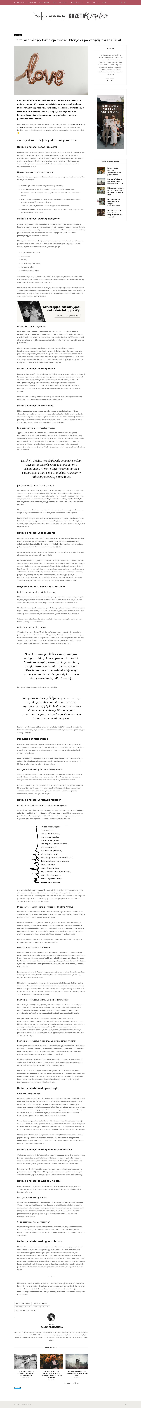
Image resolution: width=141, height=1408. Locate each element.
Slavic (104, 2)
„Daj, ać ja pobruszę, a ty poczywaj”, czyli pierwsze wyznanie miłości (25, 1373)
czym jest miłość (40, 1303)
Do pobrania (92, 2)
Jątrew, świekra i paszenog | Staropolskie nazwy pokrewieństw (114, 171)
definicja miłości (23, 1307)
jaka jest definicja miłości (26, 1310)
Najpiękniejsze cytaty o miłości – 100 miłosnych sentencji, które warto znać (115, 191)
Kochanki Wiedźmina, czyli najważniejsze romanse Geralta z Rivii (77, 1373)
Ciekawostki (44, 2)
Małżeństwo (19, 2)
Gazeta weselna (59, 2)
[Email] (7, 116)
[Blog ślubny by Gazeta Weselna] (70, 16)
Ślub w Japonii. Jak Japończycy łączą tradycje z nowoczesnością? (113, 202)
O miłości (32, 2)
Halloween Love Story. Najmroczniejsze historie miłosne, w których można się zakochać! (51, 1374)
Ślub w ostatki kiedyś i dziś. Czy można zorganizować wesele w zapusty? (115, 213)
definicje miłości (41, 1307)
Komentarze (17, 1387)
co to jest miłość (23, 1303)
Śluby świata (76, 2)
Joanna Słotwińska (51, 1327)
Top (125, 1404)
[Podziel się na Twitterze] (7, 111)
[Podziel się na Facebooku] (7, 106)
